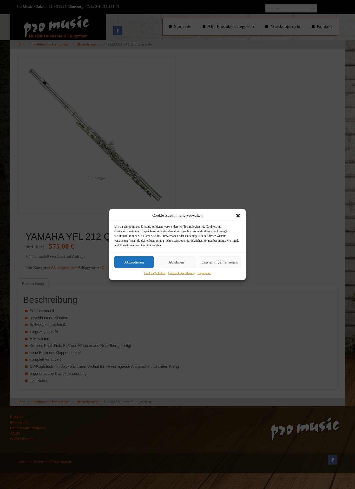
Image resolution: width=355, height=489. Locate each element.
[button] (238, 215)
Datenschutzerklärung (181, 273)
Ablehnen (176, 262)
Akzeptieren (134, 262)
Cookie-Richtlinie (155, 273)
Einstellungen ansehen (219, 262)
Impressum (204, 273)
